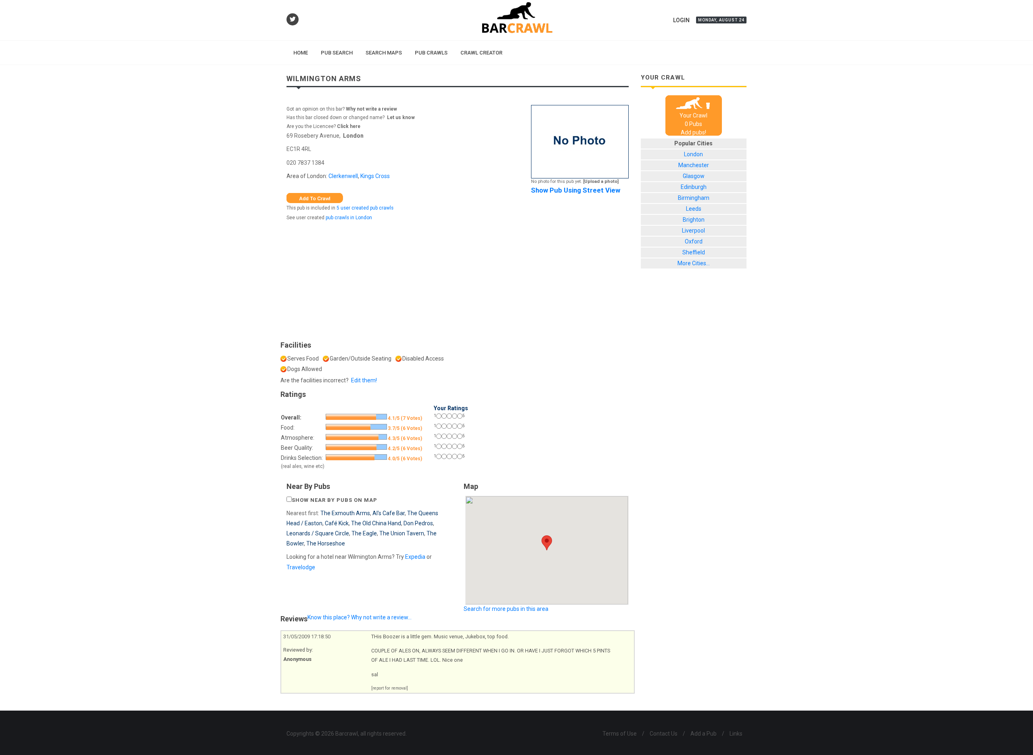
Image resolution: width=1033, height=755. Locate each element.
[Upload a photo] (601, 181)
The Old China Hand (376, 523)
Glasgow (694, 176)
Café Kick (337, 523)
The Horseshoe (325, 543)
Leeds (693, 209)
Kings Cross (375, 176)
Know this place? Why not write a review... (359, 617)
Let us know (401, 117)
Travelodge (300, 567)
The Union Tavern (401, 533)
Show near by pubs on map (334, 500)
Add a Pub (703, 733)
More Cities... (694, 263)
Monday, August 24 (721, 20)
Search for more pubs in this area (506, 609)
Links (736, 733)
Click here (348, 126)
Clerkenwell (343, 176)
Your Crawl (693, 115)
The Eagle (364, 533)
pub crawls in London (349, 217)
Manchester (693, 165)
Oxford (694, 241)
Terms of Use (619, 733)
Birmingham (693, 198)
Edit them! (364, 380)
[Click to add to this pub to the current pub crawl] (314, 197)
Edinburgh (694, 187)
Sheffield (693, 252)
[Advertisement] (457, 279)
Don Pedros (418, 523)
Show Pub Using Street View (575, 190)
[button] (547, 542)
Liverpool (693, 230)
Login (681, 20)
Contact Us (664, 733)
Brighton (694, 219)
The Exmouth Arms (345, 513)
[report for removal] (389, 688)
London (353, 135)
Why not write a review (371, 109)
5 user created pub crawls (365, 208)
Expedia (415, 557)
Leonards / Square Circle (317, 533)
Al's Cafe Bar (388, 513)
